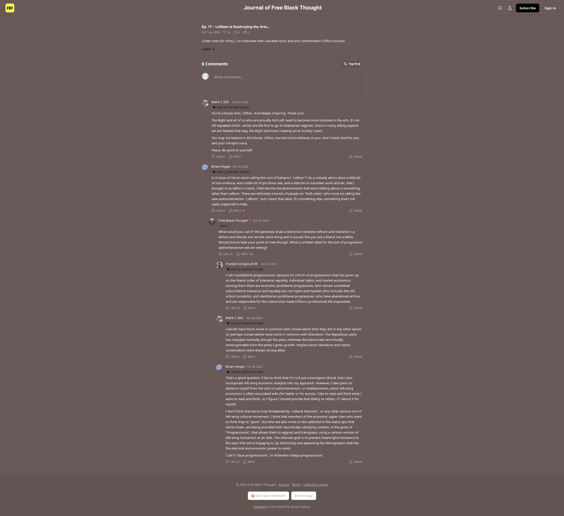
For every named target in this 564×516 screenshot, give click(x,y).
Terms (296, 485)
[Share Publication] (509, 8)
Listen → (208, 49)
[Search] (500, 8)
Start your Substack (270, 496)
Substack (260, 507)
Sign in (550, 8)
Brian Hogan (221, 166)
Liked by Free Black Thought (233, 107)
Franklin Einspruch (240, 264)
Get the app (304, 496)
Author (224, 225)
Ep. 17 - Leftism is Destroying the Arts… (236, 26)
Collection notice (315, 485)
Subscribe (527, 8)
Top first (354, 64)
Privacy (284, 485)
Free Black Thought (233, 220)
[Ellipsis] (360, 101)
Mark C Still (220, 102)
